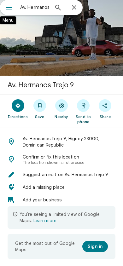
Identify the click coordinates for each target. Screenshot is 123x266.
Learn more (44, 220)
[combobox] (34, 7)
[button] (61, 142)
